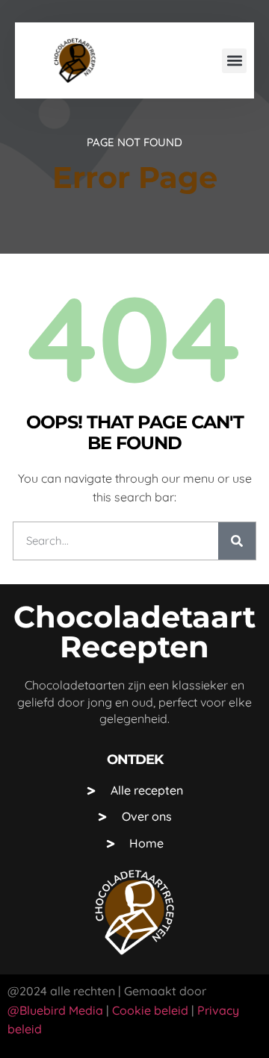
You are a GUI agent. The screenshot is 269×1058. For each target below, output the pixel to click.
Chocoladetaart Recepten (134, 631)
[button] (234, 60)
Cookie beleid (148, 1010)
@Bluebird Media (55, 1010)
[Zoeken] (237, 541)
